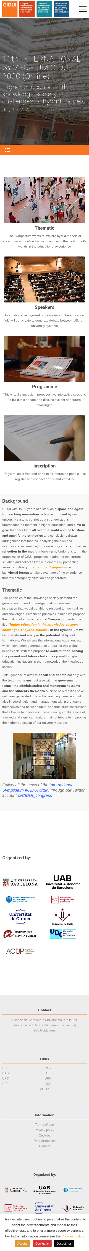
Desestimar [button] (64, 1243)
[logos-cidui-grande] (36, 9)
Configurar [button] (42, 1243)
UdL (47, 1073)
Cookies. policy (72, 1236)
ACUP (44, 1089)
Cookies (44, 1135)
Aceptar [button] (22, 1243)
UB (4, 1068)
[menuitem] (80, 9)
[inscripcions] (44, 438)
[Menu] (80, 9)
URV (47, 1078)
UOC (48, 1084)
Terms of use (44, 1124)
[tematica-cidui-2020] (44, 200)
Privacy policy (44, 1130)
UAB (5, 1073)
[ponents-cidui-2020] (44, 279)
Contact (44, 1146)
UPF (5, 1084)
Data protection (45, 1141)
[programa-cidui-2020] (44, 359)
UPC (5, 1078)
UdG (47, 1068)
